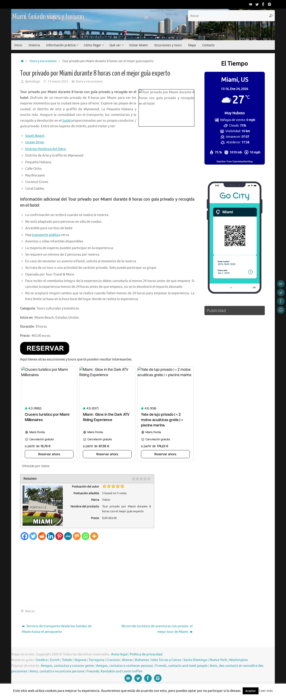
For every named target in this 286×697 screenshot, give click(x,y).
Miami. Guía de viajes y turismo (48, 16)
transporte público (46, 235)
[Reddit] (42, 536)
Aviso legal (119, 654)
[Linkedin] (51, 536)
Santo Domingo (195, 660)
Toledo (67, 660)
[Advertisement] (107, 573)
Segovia (80, 660)
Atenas (127, 660)
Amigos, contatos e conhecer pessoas (124, 666)
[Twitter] (257, 4)
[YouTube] (251, 4)
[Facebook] (263, 4)
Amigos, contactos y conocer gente (67, 666)
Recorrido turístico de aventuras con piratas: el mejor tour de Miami (157, 629)
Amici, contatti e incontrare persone (56, 671)
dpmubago (32, 81)
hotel (67, 121)
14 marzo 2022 (58, 81)
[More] (94, 536)
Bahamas (142, 660)
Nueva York (218, 660)
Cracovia (113, 660)
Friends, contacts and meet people (181, 666)
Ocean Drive (34, 142)
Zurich (55, 660)
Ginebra (42, 660)
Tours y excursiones (43, 61)
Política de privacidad (146, 654)
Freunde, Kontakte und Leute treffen (114, 671)
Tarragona (96, 660)
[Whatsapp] (85, 536)
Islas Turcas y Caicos (166, 660)
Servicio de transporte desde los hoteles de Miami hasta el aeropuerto (57, 629)
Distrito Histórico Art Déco (45, 149)
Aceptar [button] (250, 691)
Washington (238, 660)
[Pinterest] (59, 536)
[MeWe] (68, 536)
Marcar (29, 611)
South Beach (34, 136)
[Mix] (77, 536)
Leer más (266, 691)
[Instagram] (269, 4)
